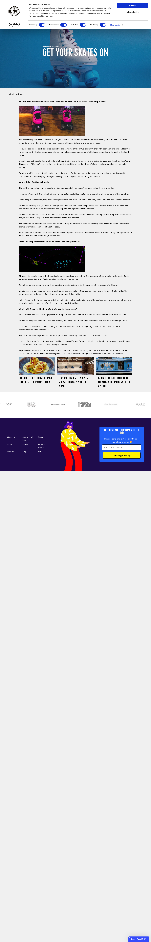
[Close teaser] (129, 937)
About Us (11, 437)
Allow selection (133, 12)
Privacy (25, 444)
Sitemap (10, 452)
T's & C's (10, 444)
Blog (24, 452)
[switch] (63, 25)
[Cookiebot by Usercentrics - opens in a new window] (14, 25)
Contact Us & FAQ (27, 438)
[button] (138, 939)
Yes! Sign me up (121, 455)
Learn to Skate (80, 101)
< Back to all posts (16, 94)
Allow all (132, 5)
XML (40, 452)
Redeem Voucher (41, 445)
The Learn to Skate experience (33, 335)
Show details (115, 25)
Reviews (41, 437)
